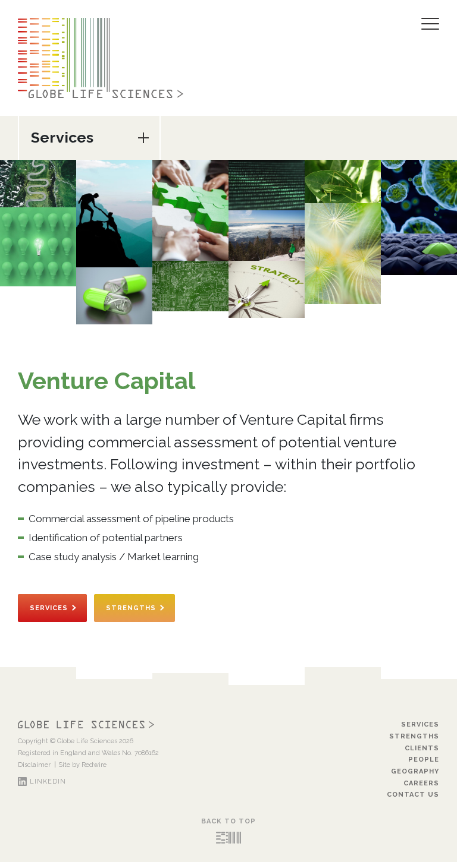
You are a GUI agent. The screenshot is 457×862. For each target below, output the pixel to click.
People (423, 759)
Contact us (413, 794)
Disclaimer (34, 765)
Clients (422, 748)
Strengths (131, 608)
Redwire (94, 765)
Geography (415, 771)
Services (49, 608)
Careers (421, 783)
